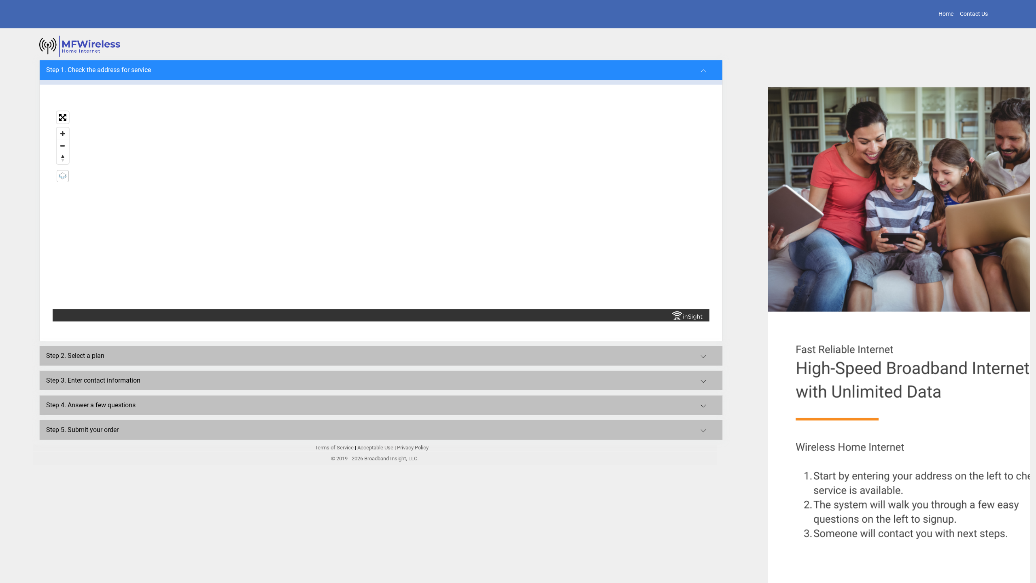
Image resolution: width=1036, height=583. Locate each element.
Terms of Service (335, 448)
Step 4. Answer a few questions (91, 405)
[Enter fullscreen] (63, 117)
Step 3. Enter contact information (93, 380)
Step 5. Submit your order (82, 430)
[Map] (381, 208)
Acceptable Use (375, 448)
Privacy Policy (413, 448)
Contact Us (974, 14)
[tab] (381, 70)
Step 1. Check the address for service (98, 70)
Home (945, 14)
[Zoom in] (63, 134)
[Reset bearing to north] (63, 158)
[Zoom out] (63, 146)
